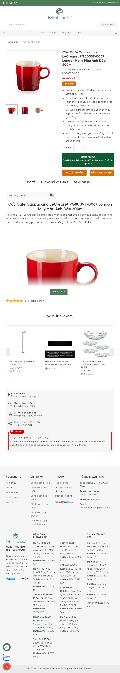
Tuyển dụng (12, 497)
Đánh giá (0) (82, 182)
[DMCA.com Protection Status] (24, 578)
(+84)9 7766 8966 (88, 495)
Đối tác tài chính (63, 496)
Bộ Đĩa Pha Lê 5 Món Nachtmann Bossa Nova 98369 (93, 365)
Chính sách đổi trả (40, 483)
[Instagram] (7, 3)
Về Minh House (98, 3)
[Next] (52, 74)
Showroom (113, 3)
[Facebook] (3, 3)
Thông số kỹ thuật (54, 182)
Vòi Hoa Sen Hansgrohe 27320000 (21, 363)
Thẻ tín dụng (61, 483)
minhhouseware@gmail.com (94, 508)
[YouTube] (15, 3)
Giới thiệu (11, 483)
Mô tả (31, 182)
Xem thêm (59, 291)
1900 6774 (74, 631)
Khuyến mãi (12, 492)
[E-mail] (11, 3)
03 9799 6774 (93, 499)
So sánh (69, 83)
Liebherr (42, 32)
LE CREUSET (84, 69)
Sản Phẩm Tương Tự (60, 316)
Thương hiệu (65, 32)
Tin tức (9, 488)
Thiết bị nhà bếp (30, 42)
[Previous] (11, 74)
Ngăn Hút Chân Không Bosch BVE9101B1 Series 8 (58, 363)
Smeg (52, 32)
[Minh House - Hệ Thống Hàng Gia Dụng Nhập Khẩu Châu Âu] (60, 13)
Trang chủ (12, 42)
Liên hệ (78, 32)
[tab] (31, 182)
